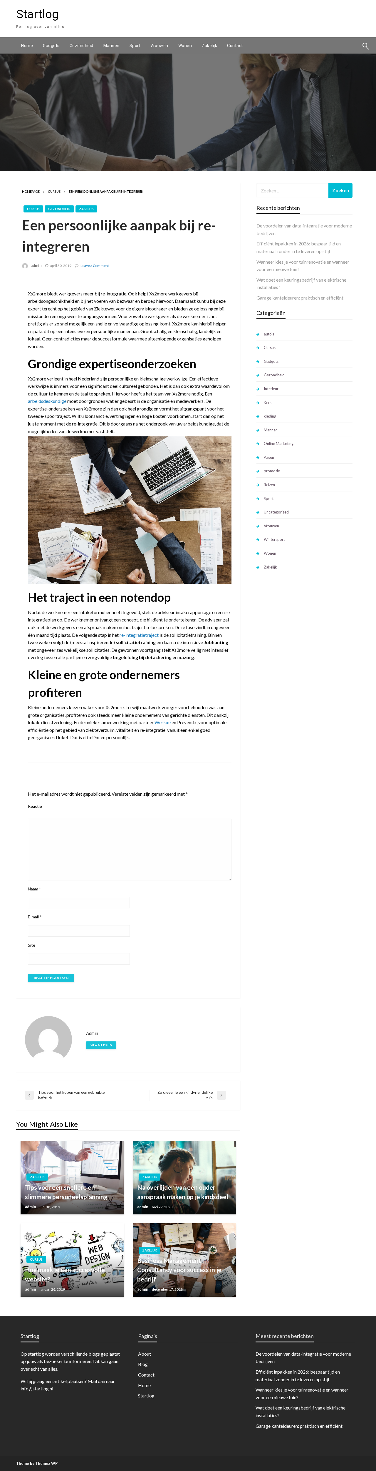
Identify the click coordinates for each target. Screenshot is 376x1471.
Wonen (185, 45)
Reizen (269, 484)
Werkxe (163, 722)
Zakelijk (209, 45)
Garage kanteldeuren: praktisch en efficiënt (299, 297)
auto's (269, 334)
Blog (143, 1364)
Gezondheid (81, 45)
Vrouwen (159, 45)
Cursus (54, 191)
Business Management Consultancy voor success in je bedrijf (179, 1270)
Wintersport (274, 539)
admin (36, 265)
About (144, 1354)
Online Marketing (278, 443)
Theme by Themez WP (37, 1463)
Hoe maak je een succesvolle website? (65, 1274)
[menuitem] (27, 46)
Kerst (268, 402)
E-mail (35, 916)
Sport (135, 45)
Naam (34, 888)
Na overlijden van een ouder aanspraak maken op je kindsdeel (182, 1192)
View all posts (101, 1045)
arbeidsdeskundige (47, 401)
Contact (235, 45)
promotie (272, 470)
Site (31, 945)
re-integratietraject (139, 635)
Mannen (111, 45)
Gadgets (51, 45)
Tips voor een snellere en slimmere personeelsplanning (66, 1192)
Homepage (31, 191)
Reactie (35, 806)
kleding (270, 416)
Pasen (269, 457)
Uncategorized (276, 512)
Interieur (271, 388)
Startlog (37, 14)
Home (27, 45)
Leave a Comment (94, 265)
